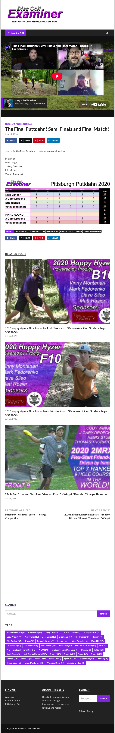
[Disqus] (57, 564)
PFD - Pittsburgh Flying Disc (21, 650)
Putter (99, 650)
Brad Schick (35, 632)
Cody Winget (14, 637)
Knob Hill (97, 641)
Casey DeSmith (53, 632)
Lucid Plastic (31, 645)
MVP (102, 645)
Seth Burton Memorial (35, 654)
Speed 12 (40, 658)
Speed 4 (83, 654)
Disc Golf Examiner (31, 728)
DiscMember (82, 637)
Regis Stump (13, 654)
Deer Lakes (49, 637)
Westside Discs (55, 663)
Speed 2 (55, 654)
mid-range (65, 645)
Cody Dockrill (91, 632)
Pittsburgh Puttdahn (71, 231)
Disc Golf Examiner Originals (18, 124)
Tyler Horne (86, 658)
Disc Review (14, 641)
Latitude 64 (14, 645)
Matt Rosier (48, 645)
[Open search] (107, 33)
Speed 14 (70, 658)
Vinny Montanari (92, 231)
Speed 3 (69, 654)
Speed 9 (12, 658)
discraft (97, 637)
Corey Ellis (32, 637)
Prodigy (86, 650)
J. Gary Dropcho (37, 231)
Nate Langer (52, 231)
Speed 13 (55, 658)
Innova (62, 641)
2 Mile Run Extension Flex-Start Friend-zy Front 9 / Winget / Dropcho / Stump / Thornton (56, 494)
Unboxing (102, 658)
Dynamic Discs (45, 641)
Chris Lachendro (72, 632)
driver (29, 641)
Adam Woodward (16, 632)
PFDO (43, 650)
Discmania (65, 637)
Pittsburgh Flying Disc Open (64, 650)
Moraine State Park (85, 645)
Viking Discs (14, 663)
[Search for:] (57, 613)
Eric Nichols (21, 231)
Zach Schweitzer (75, 663)
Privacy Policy (86, 711)
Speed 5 (96, 654)
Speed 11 (26, 658)
